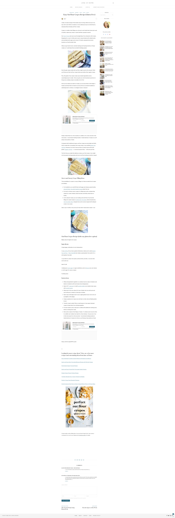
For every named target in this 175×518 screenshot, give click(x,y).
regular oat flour (68, 149)
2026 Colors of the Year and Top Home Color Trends (109, 53)
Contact (85, 515)
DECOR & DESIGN (78, 7)
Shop (90, 515)
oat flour (66, 251)
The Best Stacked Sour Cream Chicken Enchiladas (73, 376)
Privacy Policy (96, 515)
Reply (67, 471)
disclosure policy (82, 435)
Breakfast (72, 12)
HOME (71, 7)
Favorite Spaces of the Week (89, 507)
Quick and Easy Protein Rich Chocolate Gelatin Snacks (74, 369)
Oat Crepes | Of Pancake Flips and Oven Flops (71, 475)
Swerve (87, 268)
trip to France (66, 36)
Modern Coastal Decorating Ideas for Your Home (109, 64)
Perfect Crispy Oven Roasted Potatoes (70, 380)
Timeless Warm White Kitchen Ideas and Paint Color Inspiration (109, 86)
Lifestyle (88, 7)
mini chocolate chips (68, 201)
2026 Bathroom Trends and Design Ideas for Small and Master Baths (109, 47)
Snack (87, 12)
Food (81, 12)
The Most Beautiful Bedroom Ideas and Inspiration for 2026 (108, 42)
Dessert (77, 12)
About (80, 515)
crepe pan (71, 286)
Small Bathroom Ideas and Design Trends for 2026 (108, 75)
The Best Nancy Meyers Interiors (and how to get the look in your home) (109, 70)
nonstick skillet (81, 286)
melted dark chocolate (81, 199)
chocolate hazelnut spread (77, 189)
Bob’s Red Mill (72, 253)
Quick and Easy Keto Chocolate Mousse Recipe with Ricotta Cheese (77, 362)
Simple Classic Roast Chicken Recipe (70, 373)
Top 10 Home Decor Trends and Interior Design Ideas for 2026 (108, 81)
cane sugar (70, 268)
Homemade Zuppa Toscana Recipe (70, 365)
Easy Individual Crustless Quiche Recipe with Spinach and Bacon (76, 358)
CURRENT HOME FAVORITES (98, 7)
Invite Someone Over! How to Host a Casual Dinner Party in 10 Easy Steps (78, 383)
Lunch (84, 12)
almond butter (67, 189)
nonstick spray (69, 288)
